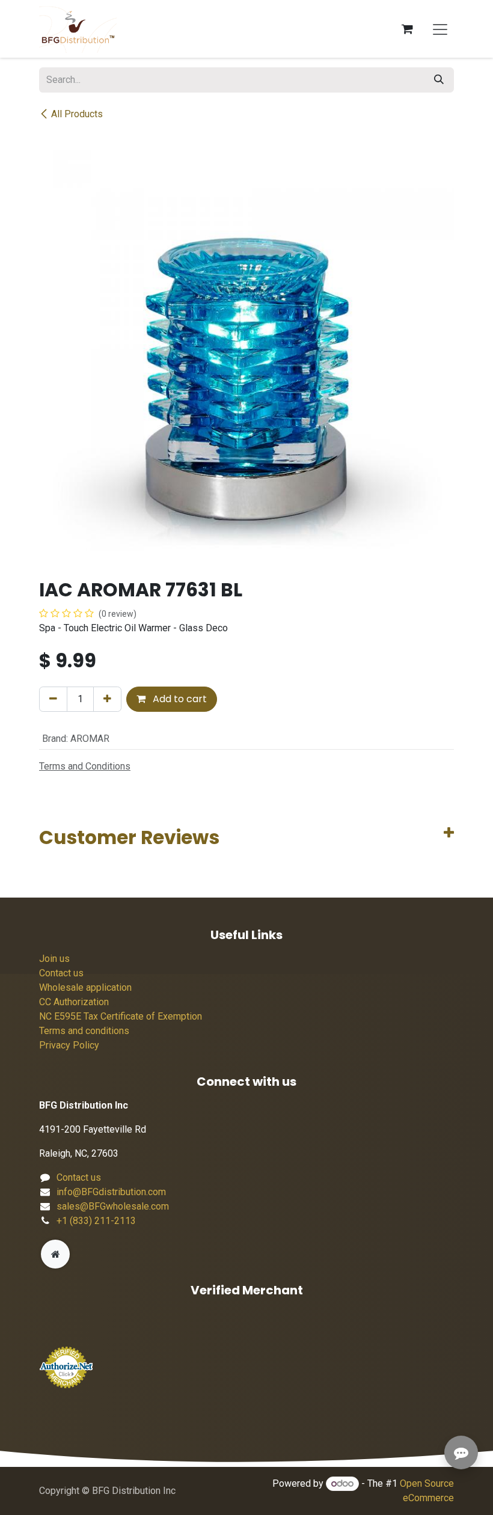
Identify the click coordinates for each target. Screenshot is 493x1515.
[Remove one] (53, 699)
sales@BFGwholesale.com (113, 1206)
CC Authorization (74, 1002)
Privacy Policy (69, 1045)
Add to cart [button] (178, 699)
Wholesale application (85, 987)
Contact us (61, 973)
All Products (77, 114)
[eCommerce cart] (407, 28)
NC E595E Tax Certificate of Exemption (120, 1016)
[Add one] (107, 699)
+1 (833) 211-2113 (96, 1220)
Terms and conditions (84, 1030)
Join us (54, 958)
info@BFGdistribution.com (111, 1192)
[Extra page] (55, 1254)
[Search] (439, 80)
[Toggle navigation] (440, 28)
